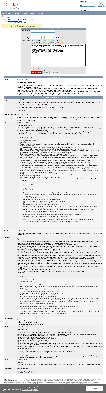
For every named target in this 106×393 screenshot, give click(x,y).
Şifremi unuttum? (102, 6)
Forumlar (16, 13)
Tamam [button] (94, 388)
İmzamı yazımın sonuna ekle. (42, 68)
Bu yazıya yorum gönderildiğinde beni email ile (49, 70)
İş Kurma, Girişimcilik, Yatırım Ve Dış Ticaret (20, 19)
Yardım (32, 13)
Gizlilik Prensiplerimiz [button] (30, 390)
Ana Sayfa (6, 13)
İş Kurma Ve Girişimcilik (15, 21)
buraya (20, 26)
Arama (24, 13)
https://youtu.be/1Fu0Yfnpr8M (26, 371)
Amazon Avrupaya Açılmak (18, 22)
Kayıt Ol (40, 13)
